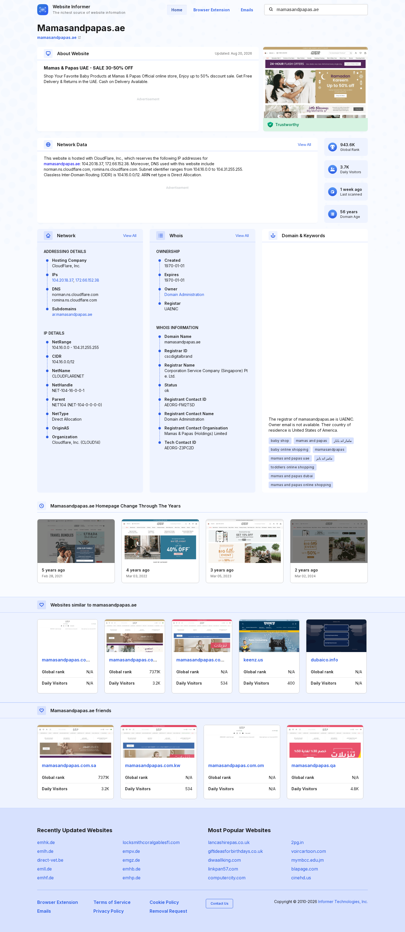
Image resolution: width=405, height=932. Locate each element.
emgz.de (131, 860)
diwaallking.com (224, 860)
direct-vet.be (50, 860)
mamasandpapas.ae (57, 37)
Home (176, 9)
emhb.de (132, 869)
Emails (247, 9)
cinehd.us (301, 877)
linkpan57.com (223, 869)
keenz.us (253, 660)
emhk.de (46, 842)
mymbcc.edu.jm (307, 860)
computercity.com (226, 877)
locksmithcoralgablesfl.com (151, 842)
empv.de (131, 851)
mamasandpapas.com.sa (136, 660)
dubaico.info (324, 660)
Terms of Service (112, 902)
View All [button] (304, 144)
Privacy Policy (108, 911)
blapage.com (304, 869)
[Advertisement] (148, 114)
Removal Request (168, 911)
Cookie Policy (164, 902)
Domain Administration (184, 294)
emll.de (44, 869)
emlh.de (45, 851)
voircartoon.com (308, 851)
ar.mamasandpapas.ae (72, 314)
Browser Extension (211, 9)
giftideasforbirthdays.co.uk (235, 851)
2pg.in (297, 842)
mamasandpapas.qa (313, 765)
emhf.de (45, 877)
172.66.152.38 (87, 280)
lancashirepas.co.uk (229, 842)
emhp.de (132, 877)
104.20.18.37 (62, 280)
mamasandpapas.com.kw (203, 660)
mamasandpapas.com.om (70, 660)
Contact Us (219, 903)
